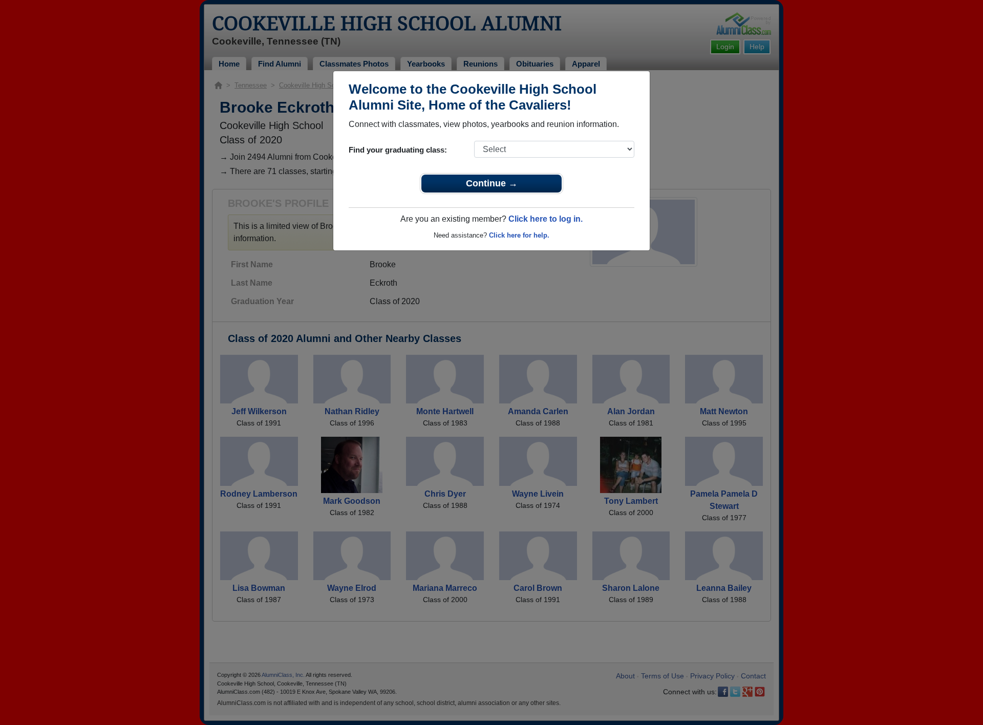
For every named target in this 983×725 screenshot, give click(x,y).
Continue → (492, 183)
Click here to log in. (545, 219)
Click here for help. (519, 235)
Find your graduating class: (398, 149)
